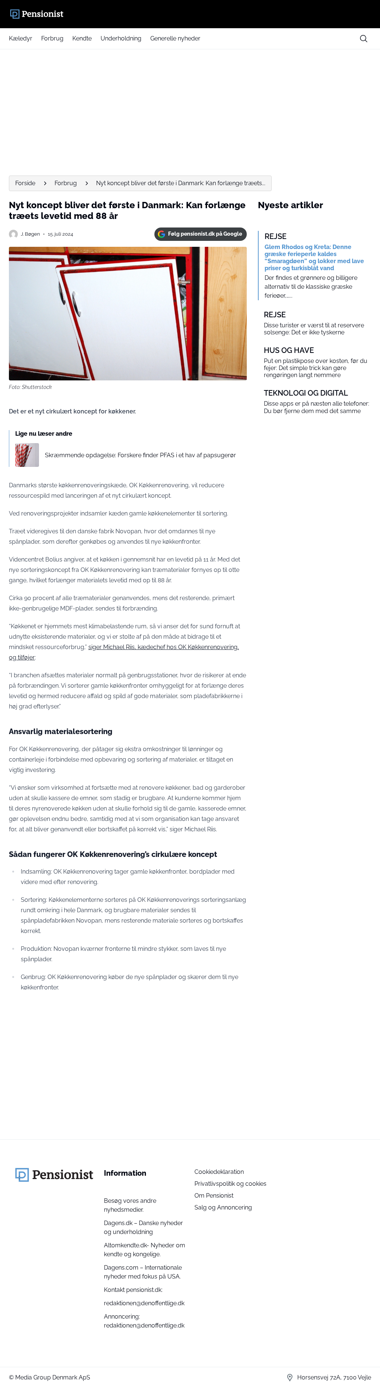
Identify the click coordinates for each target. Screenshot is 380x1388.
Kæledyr (20, 38)
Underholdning (121, 38)
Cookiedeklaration (219, 1171)
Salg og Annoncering (223, 1207)
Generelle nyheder (175, 38)
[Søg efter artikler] (363, 38)
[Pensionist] (190, 14)
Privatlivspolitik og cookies (230, 1183)
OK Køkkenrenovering (208, 647)
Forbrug (52, 38)
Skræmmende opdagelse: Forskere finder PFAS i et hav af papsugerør (140, 455)
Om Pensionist (213, 1195)
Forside (25, 183)
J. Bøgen (30, 234)
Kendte (82, 38)
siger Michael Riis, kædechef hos (133, 647)
